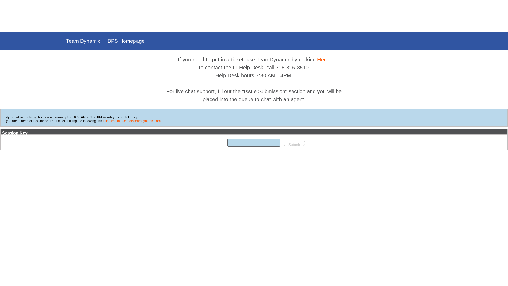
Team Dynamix (83, 41)
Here (323, 59)
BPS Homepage (126, 41)
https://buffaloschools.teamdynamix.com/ (132, 121)
